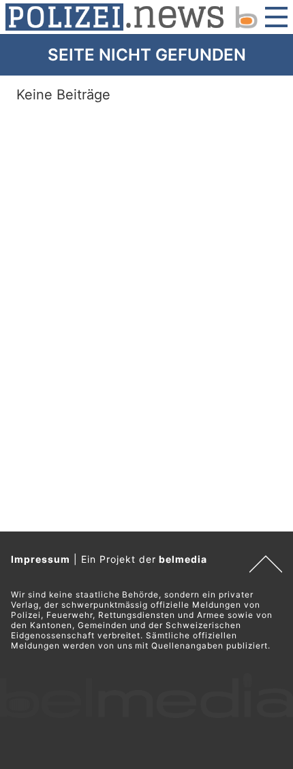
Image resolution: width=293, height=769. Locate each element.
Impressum (40, 559)
